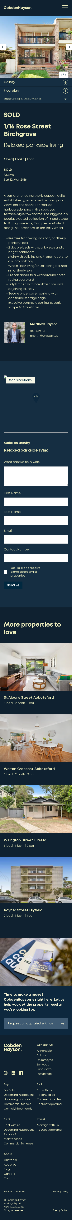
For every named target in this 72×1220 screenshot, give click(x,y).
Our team (10, 1160)
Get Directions (20, 380)
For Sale (9, 1090)
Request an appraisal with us (30, 1023)
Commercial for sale (17, 1104)
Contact (9, 1178)
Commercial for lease (18, 1144)
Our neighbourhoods (18, 1109)
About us (10, 1165)
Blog (7, 1169)
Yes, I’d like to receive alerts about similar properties (26, 572)
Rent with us (12, 1125)
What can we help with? (22, 462)
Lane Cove (44, 1069)
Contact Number (17, 549)
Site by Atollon (60, 1210)
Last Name (12, 512)
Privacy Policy (60, 1192)
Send (11, 585)
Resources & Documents (22, 99)
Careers (9, 1174)
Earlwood (43, 1065)
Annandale (44, 1051)
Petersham (44, 1074)
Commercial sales (49, 1099)
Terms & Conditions (14, 1192)
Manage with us (48, 1125)
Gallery (9, 82)
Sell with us (44, 1090)
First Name (12, 493)
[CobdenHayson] (18, 8)
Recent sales (46, 1095)
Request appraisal (49, 1104)
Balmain (42, 1055)
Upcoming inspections (19, 1095)
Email (8, 530)
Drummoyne (45, 1060)
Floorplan (11, 90)
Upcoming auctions (17, 1099)
